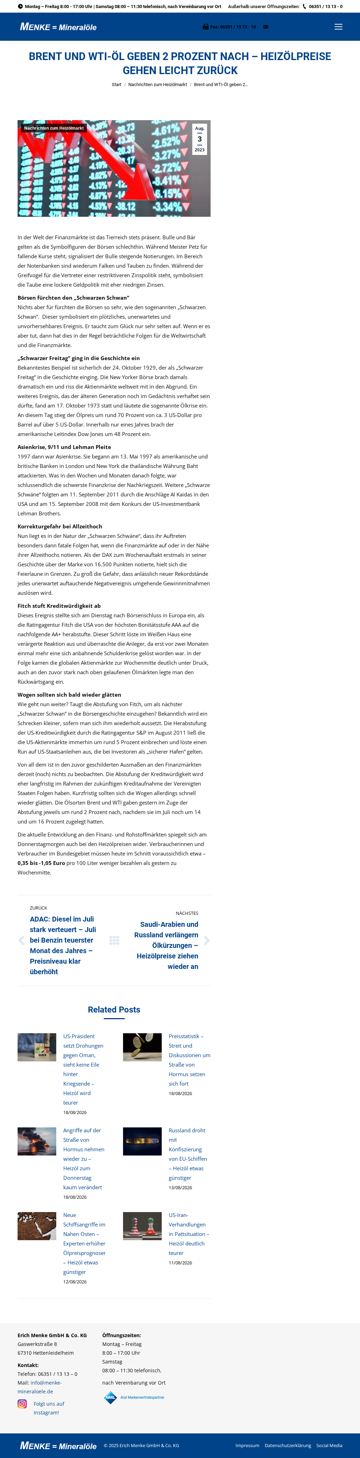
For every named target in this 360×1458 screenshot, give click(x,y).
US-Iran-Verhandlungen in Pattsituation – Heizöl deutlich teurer (189, 1233)
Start (116, 84)
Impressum (247, 1445)
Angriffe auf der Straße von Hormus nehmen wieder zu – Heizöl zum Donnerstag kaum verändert (83, 1159)
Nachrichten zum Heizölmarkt (157, 84)
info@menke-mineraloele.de (299, 27)
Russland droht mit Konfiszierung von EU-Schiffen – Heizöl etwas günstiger (188, 1154)
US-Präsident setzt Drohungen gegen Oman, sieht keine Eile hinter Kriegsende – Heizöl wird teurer (83, 1069)
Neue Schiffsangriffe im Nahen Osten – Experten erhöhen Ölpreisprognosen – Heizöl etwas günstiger (85, 1243)
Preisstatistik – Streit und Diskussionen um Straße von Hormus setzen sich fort (190, 1060)
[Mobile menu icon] (338, 27)
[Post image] (37, 1047)
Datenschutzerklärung (288, 1445)
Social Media (329, 1445)
